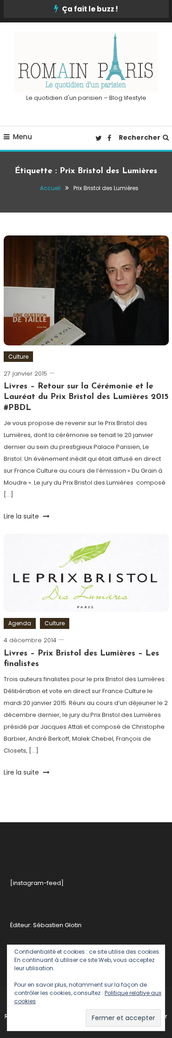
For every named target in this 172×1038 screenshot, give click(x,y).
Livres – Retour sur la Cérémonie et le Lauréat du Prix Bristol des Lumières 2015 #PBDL (86, 397)
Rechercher (140, 137)
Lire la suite (22, 516)
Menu (22, 137)
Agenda (19, 623)
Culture (18, 357)
